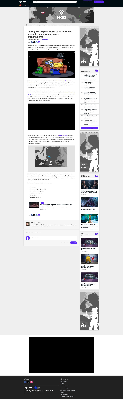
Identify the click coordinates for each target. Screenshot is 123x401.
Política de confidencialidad (67, 396)
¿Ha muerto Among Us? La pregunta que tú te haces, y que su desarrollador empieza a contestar (90, 122)
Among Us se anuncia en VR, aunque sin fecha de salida (90, 79)
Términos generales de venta (67, 390)
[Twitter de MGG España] (28, 382)
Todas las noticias (89, 128)
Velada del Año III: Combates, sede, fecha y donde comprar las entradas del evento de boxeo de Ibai (89, 191)
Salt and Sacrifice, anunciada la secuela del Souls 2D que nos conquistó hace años (56, 205)
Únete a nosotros (64, 386)
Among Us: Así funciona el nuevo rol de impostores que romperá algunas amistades (90, 88)
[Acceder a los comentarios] (39, 42)
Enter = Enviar (66, 242)
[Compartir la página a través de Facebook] (32, 42)
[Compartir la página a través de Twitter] (34, 42)
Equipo (62, 383)
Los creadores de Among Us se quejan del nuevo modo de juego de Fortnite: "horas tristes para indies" (90, 100)
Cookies (62, 392)
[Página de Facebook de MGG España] (25, 382)
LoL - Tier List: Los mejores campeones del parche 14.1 (88, 208)
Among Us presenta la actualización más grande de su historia (90, 84)
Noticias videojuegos (32, 25)
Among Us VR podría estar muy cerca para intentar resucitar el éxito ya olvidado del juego (90, 75)
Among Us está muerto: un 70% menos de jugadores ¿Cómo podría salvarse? (90, 117)
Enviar (74, 242)
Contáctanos (63, 381)
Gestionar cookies (64, 394)
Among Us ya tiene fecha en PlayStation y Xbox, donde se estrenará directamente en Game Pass (90, 94)
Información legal (64, 388)
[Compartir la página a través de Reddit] (36, 42)
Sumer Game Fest (62, 135)
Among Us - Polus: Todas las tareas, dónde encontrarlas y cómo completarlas (88, 284)
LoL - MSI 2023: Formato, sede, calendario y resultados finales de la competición (89, 226)
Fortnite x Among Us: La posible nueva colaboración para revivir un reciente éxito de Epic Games (90, 106)
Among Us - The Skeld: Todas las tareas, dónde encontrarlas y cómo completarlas (89, 266)
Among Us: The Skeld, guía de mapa (88, 249)
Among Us (39, 25)
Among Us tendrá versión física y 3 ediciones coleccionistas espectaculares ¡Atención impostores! (90, 111)
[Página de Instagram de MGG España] (31, 382)
